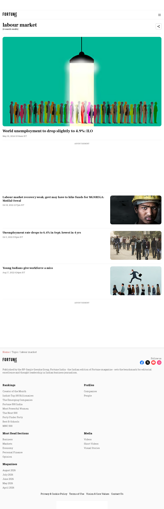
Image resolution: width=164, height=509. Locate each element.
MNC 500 (7, 425)
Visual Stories (92, 448)
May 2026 (8, 483)
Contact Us (117, 493)
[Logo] (10, 15)
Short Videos (91, 443)
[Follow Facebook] (142, 362)
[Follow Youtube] (153, 362)
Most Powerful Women (16, 408)
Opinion (7, 456)
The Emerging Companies (18, 399)
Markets (7, 443)
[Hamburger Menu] (159, 15)
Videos (88, 439)
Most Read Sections (16, 433)
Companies (90, 391)
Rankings (9, 385)
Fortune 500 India (12, 404)
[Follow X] (147, 362)
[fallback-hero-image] (82, 81)
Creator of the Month (14, 391)
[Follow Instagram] (159, 362)
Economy (8, 448)
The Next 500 (10, 412)
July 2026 (8, 474)
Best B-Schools (11, 421)
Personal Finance (13, 452)
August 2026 (9, 470)
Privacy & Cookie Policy (54, 493)
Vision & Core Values (97, 493)
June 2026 (8, 478)
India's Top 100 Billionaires (18, 395)
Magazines (10, 464)
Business (8, 439)
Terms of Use (76, 493)
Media (88, 433)
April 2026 (8, 487)
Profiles (89, 385)
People (88, 395)
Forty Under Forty (13, 417)
